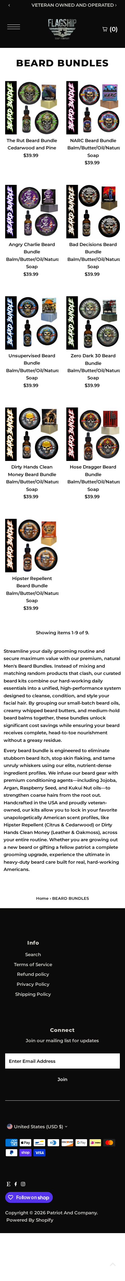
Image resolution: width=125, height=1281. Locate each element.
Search (33, 954)
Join (62, 1079)
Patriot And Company (72, 1213)
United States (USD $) (38, 1126)
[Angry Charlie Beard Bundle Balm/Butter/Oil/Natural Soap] (32, 212)
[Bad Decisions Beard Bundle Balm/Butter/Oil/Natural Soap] (93, 212)
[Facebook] (16, 1184)
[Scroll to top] (113, 1264)
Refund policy (33, 974)
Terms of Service (33, 964)
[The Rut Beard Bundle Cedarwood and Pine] (32, 108)
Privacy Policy (33, 984)
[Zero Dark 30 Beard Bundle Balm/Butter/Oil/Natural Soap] (93, 323)
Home (42, 898)
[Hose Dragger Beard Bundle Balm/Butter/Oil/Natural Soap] (93, 434)
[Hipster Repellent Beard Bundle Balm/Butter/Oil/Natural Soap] (32, 545)
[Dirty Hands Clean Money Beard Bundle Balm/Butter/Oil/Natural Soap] (32, 434)
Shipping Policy (33, 994)
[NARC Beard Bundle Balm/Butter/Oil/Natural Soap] (93, 108)
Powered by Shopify (29, 1220)
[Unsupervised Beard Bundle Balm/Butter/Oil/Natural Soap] (32, 323)
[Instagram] (23, 1184)
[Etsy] (8, 1184)
